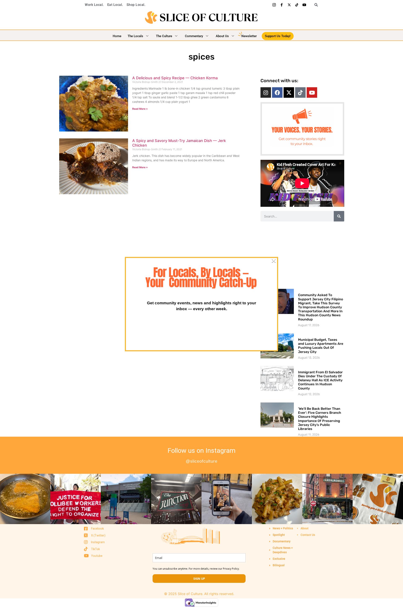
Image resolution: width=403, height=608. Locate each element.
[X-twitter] (289, 5)
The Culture (164, 36)
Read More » (140, 108)
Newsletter (249, 36)
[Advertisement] (302, 255)
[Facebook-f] (282, 5)
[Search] (339, 216)
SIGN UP (199, 579)
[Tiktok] (297, 5)
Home (117, 36)
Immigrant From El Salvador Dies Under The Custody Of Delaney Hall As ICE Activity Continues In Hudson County (320, 380)
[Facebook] (277, 92)
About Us (222, 36)
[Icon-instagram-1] (274, 5)
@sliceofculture (201, 461)
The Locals (135, 36)
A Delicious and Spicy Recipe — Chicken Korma (175, 78)
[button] (314, 5)
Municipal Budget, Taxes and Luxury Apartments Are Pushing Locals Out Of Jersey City (320, 346)
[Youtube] (304, 5)
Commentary (194, 36)
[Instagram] (265, 92)
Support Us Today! (277, 36)
